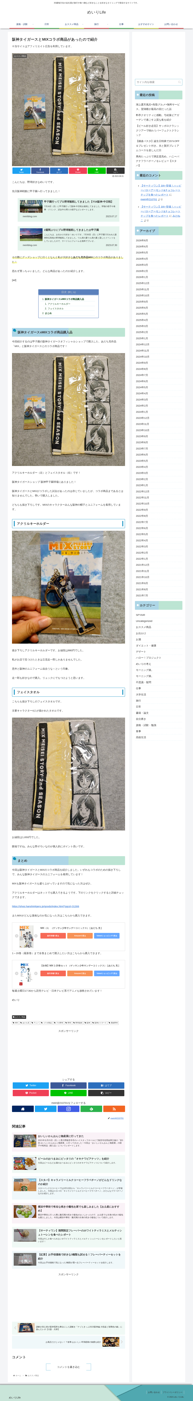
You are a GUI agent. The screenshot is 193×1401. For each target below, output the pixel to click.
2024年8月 (142, 369)
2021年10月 (142, 577)
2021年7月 (142, 595)
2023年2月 (142, 479)
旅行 (138, 700)
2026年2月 (142, 271)
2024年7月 (142, 375)
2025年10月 (142, 295)
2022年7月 (142, 522)
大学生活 (141, 694)
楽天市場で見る (53, 936)
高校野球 (114, 1023)
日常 (138, 706)
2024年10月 (142, 356)
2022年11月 (142, 497)
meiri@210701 (149, 199)
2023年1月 (142, 485)
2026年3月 (142, 264)
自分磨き (141, 719)
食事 (138, 731)
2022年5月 (142, 534)
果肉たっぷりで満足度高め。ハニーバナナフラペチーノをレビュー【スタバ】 (157, 161)
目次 (64, 292)
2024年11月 (142, 350)
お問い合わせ (154, 1392)
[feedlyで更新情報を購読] (91, 1109)
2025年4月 (142, 320)
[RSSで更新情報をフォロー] (114, 1109)
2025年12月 (142, 283)
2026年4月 (142, 258)
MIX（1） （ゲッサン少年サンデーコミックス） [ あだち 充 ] (71, 928)
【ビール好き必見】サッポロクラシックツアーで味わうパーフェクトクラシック (157, 130)
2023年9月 (142, 436)
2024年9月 (142, 362)
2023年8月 (142, 442)
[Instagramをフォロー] (68, 1109)
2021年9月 (142, 583)
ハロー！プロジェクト (148, 657)
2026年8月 (142, 240)
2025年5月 (142, 313)
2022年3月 (142, 546)
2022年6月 (142, 528)
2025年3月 (142, 326)
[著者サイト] (23, 1109)
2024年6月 (142, 381)
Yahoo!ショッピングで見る (106, 936)
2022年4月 (142, 540)
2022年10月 (142, 503)
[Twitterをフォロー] (46, 1109)
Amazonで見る (80, 936)
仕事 (138, 688)
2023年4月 (142, 467)
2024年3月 (142, 399)
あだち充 (25, 1023)
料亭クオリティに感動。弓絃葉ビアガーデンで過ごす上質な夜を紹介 (157, 117)
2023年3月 (142, 473)
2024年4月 (142, 393)
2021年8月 (142, 589)
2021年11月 (142, 571)
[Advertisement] (68, 1053)
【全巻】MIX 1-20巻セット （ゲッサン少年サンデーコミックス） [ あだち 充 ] (79, 965)
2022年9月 (142, 509)
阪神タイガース (100, 1023)
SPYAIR (140, 615)
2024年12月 (142, 344)
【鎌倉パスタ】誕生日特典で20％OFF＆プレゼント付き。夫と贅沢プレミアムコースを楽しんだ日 (157, 146)
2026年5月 (142, 252)
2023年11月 (142, 424)
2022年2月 (142, 552)
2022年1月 (142, 558)
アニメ (36, 1023)
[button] (179, 82)
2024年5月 (142, 387)
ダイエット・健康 (146, 645)
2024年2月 (142, 405)
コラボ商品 (47, 1023)
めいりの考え (143, 664)
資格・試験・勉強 (146, 725)
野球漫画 (78, 1023)
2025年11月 (142, 289)
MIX (16, 1023)
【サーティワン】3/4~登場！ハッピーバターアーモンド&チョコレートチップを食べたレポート (161, 190)
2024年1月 (142, 412)
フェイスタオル (56, 308)
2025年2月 (142, 332)
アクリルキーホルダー (59, 304)
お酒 (138, 639)
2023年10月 (142, 430)
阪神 (88, 1023)
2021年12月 (142, 564)
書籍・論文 (142, 713)
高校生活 (141, 737)
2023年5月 (142, 460)
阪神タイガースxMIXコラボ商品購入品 (64, 299)
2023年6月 (142, 454)
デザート (141, 651)
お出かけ (141, 633)
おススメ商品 (20, 1017)
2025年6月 (142, 307)
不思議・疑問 (143, 682)
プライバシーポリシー (173, 1392)
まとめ (48, 313)
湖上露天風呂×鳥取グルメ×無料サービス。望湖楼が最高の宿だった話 (158, 106)
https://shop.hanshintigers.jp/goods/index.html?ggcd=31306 (45, 906)
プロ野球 (59, 1023)
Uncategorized (144, 621)
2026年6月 (142, 246)
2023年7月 (142, 448)
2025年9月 (142, 301)
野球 (69, 1023)
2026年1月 (142, 277)
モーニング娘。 (145, 670)
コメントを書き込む (68, 1367)
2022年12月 (142, 491)
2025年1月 (142, 338)
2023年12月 (142, 418)
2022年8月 (142, 516)
